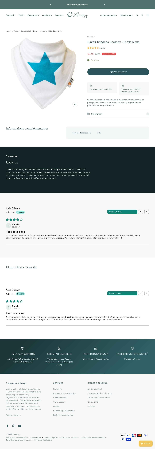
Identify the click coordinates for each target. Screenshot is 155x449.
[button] (93, 48)
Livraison (57, 389)
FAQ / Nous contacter (63, 415)
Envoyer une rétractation (64, 393)
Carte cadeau (59, 402)
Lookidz (91, 36)
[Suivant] (104, 4)
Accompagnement (108, 15)
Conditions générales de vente (18, 440)
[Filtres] (140, 212)
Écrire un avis (115, 211)
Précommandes (60, 397)
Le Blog (91, 406)
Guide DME (93, 402)
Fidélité (56, 406)
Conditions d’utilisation (42, 440)
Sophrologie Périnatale (64, 410)
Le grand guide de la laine (100, 393)
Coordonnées (36, 437)
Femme (58, 15)
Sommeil (10, 15)
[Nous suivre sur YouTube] (19, 425)
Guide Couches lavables (99, 397)
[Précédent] (50, 4)
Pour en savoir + (13, 415)
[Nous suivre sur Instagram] (13, 425)
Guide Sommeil (95, 389)
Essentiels (32, 15)
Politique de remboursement (92, 437)
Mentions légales (51, 437)
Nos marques (126, 15)
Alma (66, 362)
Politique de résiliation (69, 437)
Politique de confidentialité (17, 437)
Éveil (21, 15)
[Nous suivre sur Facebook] (7, 425)
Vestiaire (46, 15)
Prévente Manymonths (77, 4)
